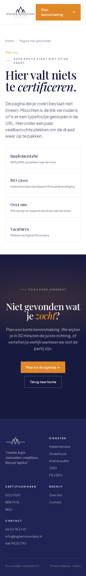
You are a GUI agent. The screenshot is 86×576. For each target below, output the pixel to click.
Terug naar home (43, 382)
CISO (53, 468)
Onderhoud (57, 454)
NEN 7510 (12, 502)
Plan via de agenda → (43, 367)
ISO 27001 (13, 495)
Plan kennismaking (52, 12)
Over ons (55, 495)
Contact (55, 502)
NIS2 (8, 509)
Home (9, 41)
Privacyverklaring (60, 566)
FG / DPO (56, 475)
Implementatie (59, 446)
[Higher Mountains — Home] (20, 12)
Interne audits (59, 461)
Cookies (76, 566)
